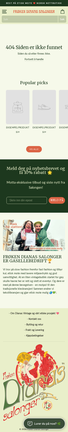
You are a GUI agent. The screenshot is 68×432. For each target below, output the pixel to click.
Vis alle (34, 149)
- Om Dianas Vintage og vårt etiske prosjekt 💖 (34, 313)
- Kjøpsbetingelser (34, 335)
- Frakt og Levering (34, 330)
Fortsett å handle (34, 59)
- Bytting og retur (34, 324)
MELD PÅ (56, 200)
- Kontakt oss (34, 318)
